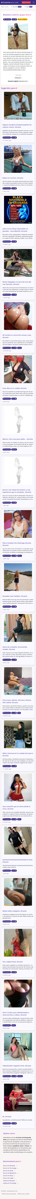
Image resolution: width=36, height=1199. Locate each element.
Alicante (16, 7)
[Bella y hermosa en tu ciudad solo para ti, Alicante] (18, 734)
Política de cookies (23, 1194)
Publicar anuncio (26, 2)
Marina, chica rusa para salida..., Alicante (18, 439)
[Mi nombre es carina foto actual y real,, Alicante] (18, 316)
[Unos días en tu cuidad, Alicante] (18, 369)
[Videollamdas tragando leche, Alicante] (18, 1047)
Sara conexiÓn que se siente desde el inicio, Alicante (16, 807)
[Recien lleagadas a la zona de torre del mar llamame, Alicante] (18, 263)
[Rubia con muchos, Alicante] (18, 159)
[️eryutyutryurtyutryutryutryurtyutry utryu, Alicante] (18, 840)
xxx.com (10, 2)
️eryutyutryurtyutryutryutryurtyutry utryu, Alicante (18, 861)
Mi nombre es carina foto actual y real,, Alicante (17, 336)
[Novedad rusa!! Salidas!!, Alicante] (18, 577)
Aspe (29, 7)
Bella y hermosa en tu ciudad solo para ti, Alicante (18, 754)
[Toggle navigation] (33, 2)
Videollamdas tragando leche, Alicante (17, 1066)
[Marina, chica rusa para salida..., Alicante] (18, 420)
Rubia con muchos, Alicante (13, 178)
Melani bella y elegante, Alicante (15, 911)
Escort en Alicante (9, 1166)
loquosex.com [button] (17, 81)
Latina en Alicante (9, 1181)
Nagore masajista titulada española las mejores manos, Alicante (17, 126)
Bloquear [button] (18, 78)
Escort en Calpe (8, 1178)
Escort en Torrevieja (10, 1168)
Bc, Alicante (7, 1116)
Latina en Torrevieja (9, 1183)
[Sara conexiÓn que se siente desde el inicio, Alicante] (18, 787)
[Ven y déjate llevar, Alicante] (18, 943)
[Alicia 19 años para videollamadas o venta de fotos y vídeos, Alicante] (18, 993)
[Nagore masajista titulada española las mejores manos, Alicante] (18, 106)
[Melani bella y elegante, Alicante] (18, 892)
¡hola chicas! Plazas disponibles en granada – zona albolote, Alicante (15, 230)
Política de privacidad (9, 1194)
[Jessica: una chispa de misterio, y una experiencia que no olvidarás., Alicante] (18, 471)
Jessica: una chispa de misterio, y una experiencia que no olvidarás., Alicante (17, 491)
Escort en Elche (8, 1171)
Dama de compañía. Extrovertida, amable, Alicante (15, 648)
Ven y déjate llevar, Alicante (13, 962)
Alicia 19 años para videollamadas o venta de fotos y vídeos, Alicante (16, 1013)
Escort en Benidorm (10, 1173)
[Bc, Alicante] (18, 1097)
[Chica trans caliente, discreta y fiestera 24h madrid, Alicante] (18, 681)
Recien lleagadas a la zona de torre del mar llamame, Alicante (17, 283)
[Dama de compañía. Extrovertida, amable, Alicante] (18, 628)
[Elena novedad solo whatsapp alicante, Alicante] (18, 524)
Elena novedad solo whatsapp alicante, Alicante (17, 544)
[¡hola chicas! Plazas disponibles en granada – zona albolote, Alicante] (18, 210)
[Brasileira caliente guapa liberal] (18, 36)
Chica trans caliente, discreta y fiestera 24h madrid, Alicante (17, 701)
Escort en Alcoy (8, 1176)
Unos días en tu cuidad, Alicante (14, 388)
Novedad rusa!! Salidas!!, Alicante (15, 596)
